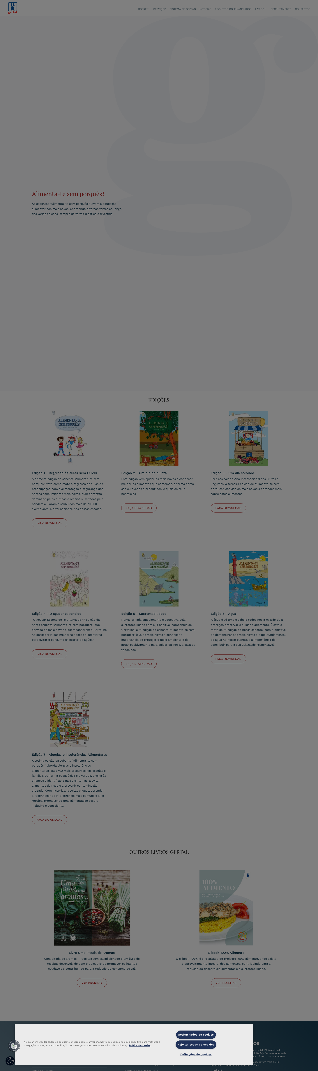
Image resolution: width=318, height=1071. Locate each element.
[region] (134, 1044)
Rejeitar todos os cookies (196, 1044)
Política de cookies (139, 1045)
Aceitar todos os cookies (196, 1034)
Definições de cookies (196, 1054)
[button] (14, 1046)
